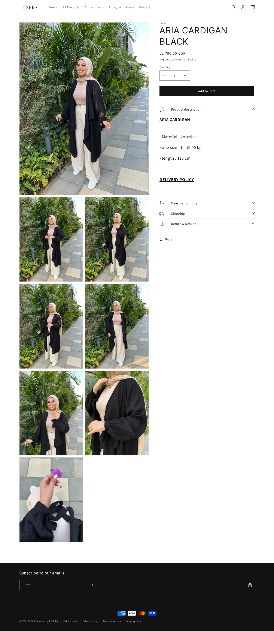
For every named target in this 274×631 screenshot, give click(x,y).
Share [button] (168, 239)
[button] (94, 7)
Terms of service (112, 621)
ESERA (31, 621)
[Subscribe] (91, 585)
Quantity (164, 67)
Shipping (164, 59)
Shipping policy (134, 621)
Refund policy (71, 621)
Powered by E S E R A (47, 621)
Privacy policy (91, 621)
